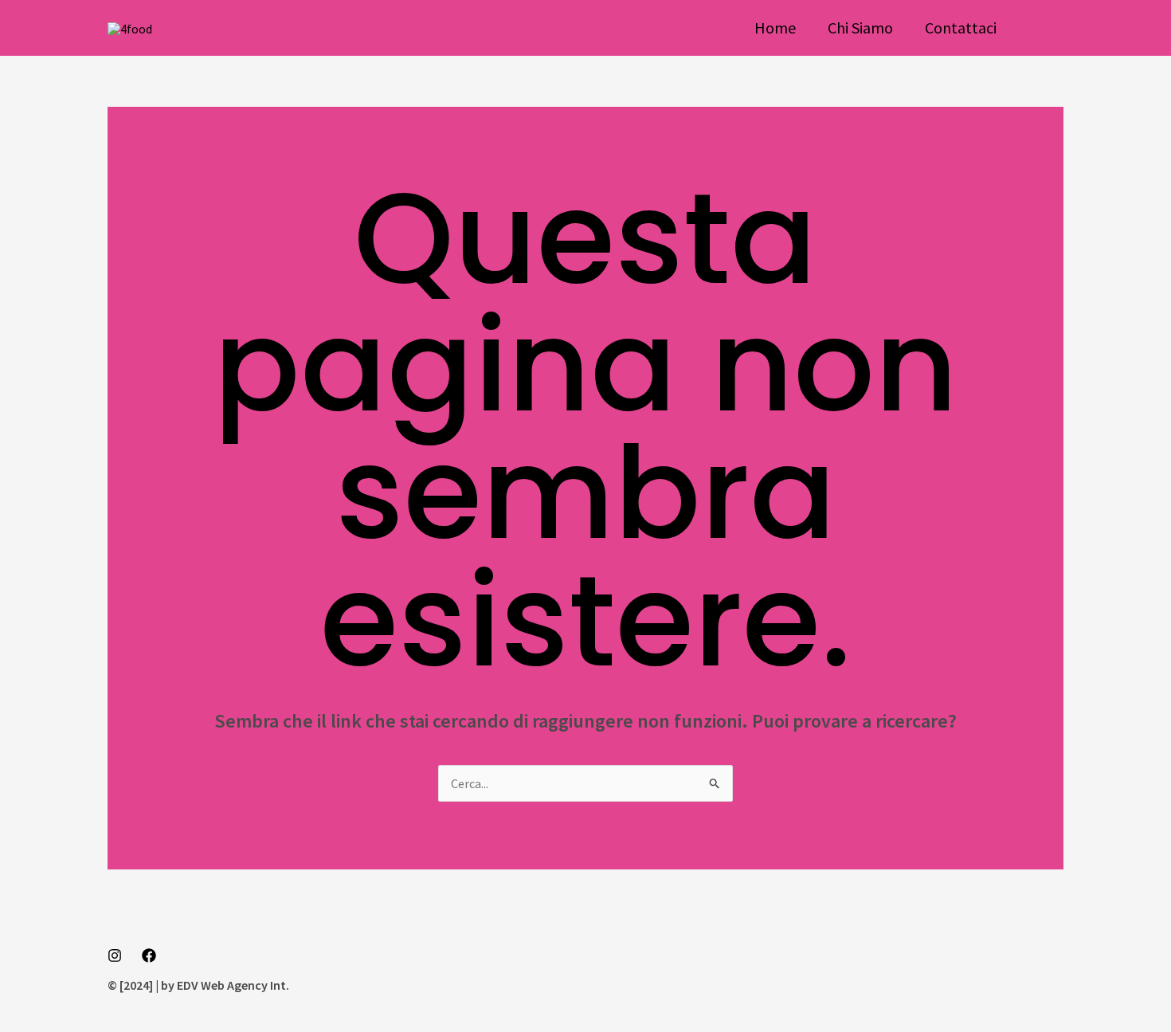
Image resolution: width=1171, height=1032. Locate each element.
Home (775, 27)
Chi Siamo (860, 27)
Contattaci (961, 27)
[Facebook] (149, 955)
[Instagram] (115, 955)
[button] (1045, 27)
